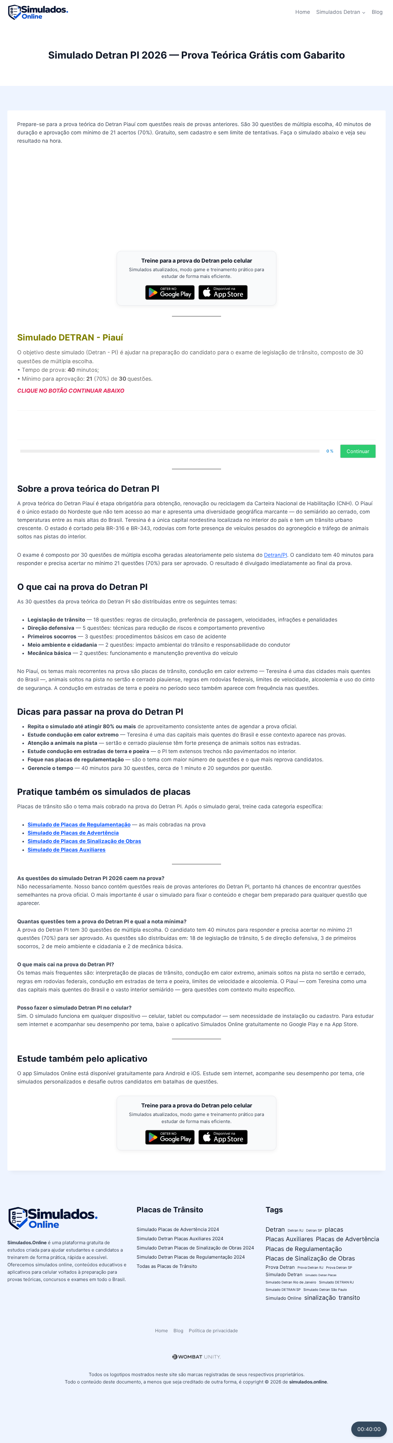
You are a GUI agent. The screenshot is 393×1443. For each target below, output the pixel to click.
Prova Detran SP (339, 1267)
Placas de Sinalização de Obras (310, 1258)
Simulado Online (284, 1298)
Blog (377, 12)
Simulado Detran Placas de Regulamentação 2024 (191, 1257)
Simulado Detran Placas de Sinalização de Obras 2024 (195, 1248)
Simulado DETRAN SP (283, 1289)
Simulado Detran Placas (321, 1275)
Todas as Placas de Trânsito (167, 1266)
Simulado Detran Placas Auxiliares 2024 (180, 1238)
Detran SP (314, 1230)
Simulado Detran (284, 1274)
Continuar (358, 451)
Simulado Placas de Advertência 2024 (178, 1229)
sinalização (320, 1297)
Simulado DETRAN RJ (336, 1282)
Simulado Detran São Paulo (325, 1289)
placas (334, 1229)
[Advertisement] (196, 198)
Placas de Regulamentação (304, 1249)
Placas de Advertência (347, 1239)
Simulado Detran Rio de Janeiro (291, 1282)
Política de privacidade (213, 1330)
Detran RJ (295, 1230)
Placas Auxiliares (289, 1239)
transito (349, 1297)
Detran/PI (275, 555)
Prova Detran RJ (310, 1267)
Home (302, 12)
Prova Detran (280, 1267)
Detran (275, 1229)
